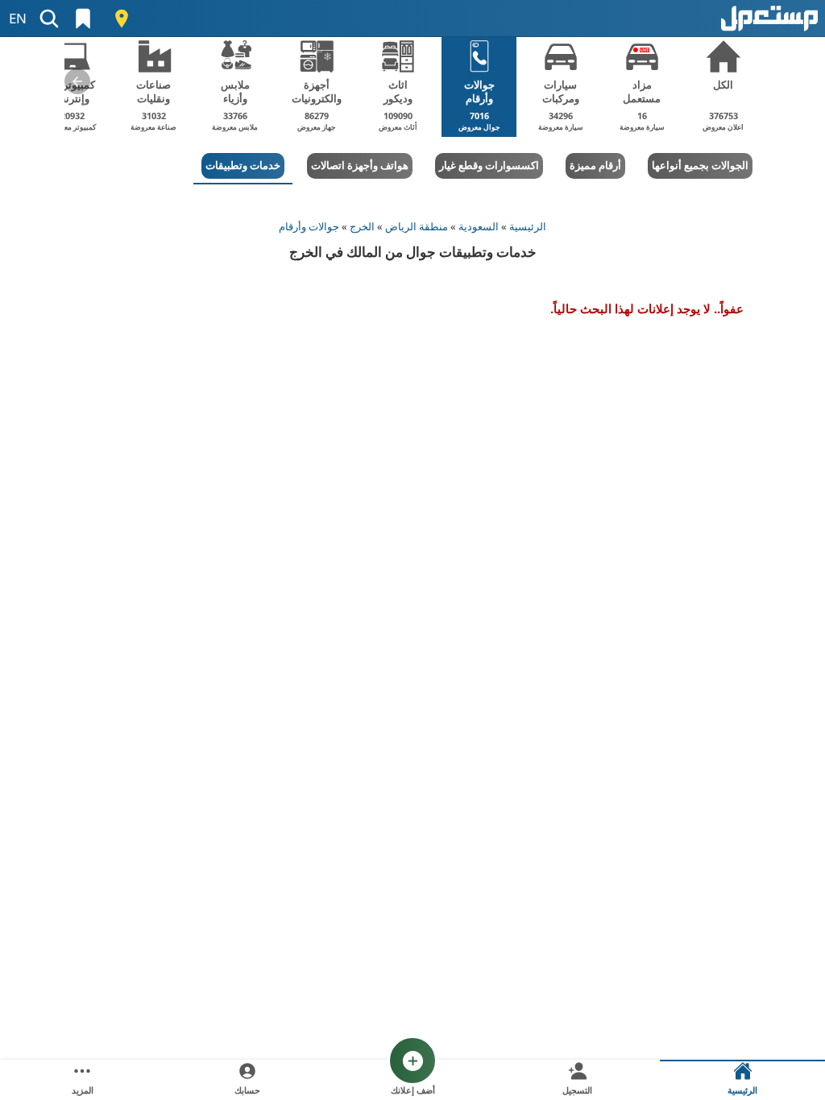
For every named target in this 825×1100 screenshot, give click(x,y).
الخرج (362, 226)
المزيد (82, 1090)
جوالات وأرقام (309, 226)
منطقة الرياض (416, 226)
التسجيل (577, 1090)
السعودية (478, 226)
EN (18, 18)
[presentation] (77, 81)
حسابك (247, 1090)
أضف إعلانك (413, 1090)
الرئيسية (527, 226)
